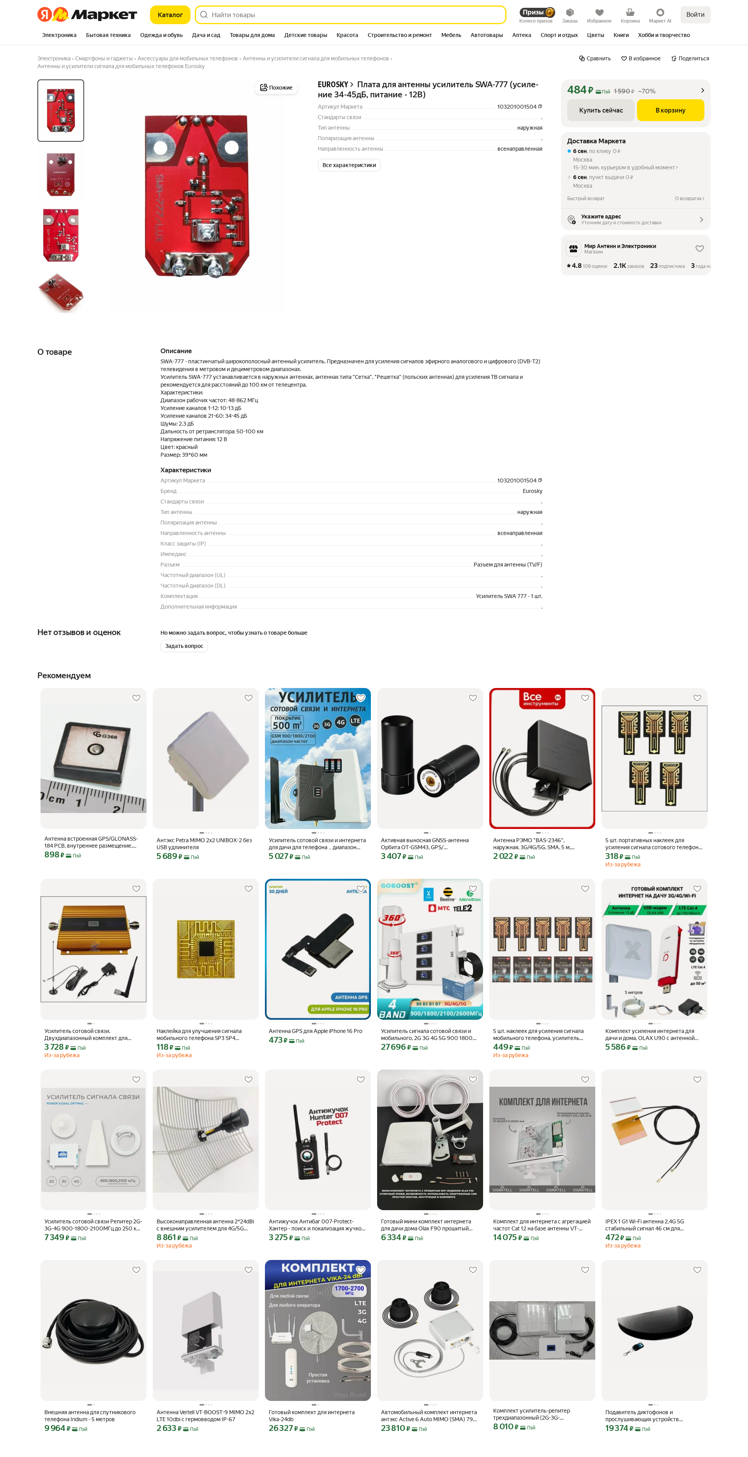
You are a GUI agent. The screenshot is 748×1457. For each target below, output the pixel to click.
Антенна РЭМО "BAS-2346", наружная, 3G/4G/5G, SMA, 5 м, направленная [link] (532, 844)
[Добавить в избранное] (136, 698)
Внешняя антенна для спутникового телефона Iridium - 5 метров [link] (90, 1415)
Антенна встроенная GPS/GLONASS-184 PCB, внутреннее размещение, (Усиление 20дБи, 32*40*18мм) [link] (91, 842)
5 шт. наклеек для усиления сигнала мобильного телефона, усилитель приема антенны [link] (538, 1035)
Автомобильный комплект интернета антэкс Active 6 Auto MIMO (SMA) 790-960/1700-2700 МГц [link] (430, 1416)
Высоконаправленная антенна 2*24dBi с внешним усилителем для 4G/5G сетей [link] (205, 1225)
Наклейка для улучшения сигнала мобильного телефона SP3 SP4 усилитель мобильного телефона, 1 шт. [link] (201, 1035)
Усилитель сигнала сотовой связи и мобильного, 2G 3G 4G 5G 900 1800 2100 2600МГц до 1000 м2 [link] (427, 1035)
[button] (349, 165)
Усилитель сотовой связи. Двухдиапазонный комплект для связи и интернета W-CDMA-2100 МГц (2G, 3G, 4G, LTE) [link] (93, 1035)
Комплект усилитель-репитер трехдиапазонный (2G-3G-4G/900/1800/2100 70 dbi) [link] (531, 1414)
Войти (695, 14)
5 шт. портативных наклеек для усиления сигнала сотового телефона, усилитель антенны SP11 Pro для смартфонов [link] (653, 844)
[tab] (59, 35)
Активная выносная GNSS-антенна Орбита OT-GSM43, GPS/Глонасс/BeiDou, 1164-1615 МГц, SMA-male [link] (428, 844)
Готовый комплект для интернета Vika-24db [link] (312, 1415)
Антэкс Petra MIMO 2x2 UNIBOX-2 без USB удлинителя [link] (204, 843)
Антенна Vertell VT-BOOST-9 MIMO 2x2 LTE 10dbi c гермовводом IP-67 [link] (205, 1415)
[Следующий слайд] (287, 196)
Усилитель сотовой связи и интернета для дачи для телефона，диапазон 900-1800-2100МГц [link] (317, 844)
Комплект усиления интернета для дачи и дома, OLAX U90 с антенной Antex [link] (650, 1035)
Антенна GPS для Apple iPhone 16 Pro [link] (315, 1031)
